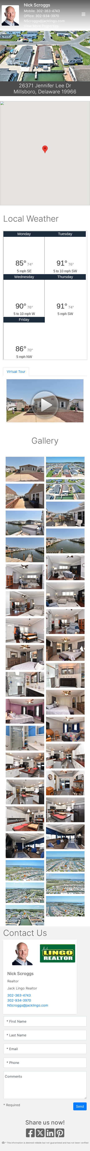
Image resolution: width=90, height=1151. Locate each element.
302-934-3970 (47, 16)
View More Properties (41, 26)
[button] (9, 56)
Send (80, 1106)
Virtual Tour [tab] (16, 371)
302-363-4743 (48, 11)
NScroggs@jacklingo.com (44, 21)
